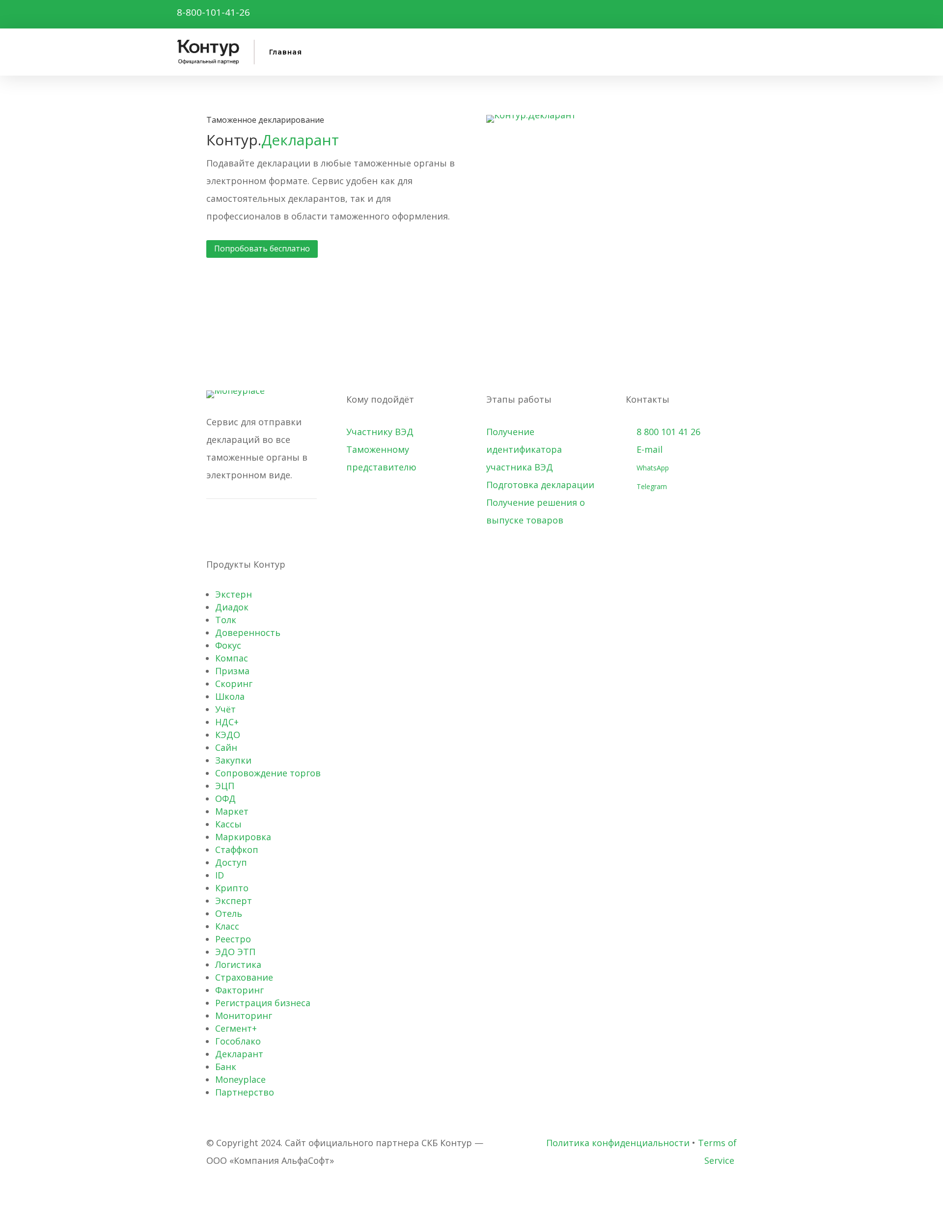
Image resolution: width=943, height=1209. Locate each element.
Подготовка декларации (540, 485)
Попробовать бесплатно (262, 248)
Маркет (232, 811)
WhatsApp (651, 467)
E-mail (644, 449)
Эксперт (233, 901)
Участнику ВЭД (380, 432)
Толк (225, 620)
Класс (227, 926)
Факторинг (239, 990)
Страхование (244, 977)
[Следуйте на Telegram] (267, 12)
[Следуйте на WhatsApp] (291, 12)
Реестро (233, 939)
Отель (228, 913)
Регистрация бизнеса (262, 1003)
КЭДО (227, 735)
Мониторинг (243, 1015)
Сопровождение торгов (268, 773)
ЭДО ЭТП (235, 952)
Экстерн (233, 594)
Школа (230, 696)
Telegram (650, 486)
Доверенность (247, 632)
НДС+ (227, 722)
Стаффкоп (236, 849)
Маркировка (243, 837)
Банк (225, 1066)
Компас (231, 658)
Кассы (228, 824)
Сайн (226, 747)
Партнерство (244, 1092)
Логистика (238, 964)
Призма (232, 671)
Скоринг (233, 683)
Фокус (228, 645)
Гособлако (238, 1041)
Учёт (225, 709)
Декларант (239, 1054)
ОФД (225, 798)
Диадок (232, 607)
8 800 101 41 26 (663, 432)
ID (219, 875)
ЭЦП (224, 786)
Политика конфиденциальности (618, 1143)
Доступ (231, 862)
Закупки (233, 760)
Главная (285, 52)
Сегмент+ (236, 1028)
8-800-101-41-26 (213, 12)
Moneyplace (240, 1079)
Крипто (232, 888)
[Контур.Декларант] (531, 115)
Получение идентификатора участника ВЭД (524, 449)
